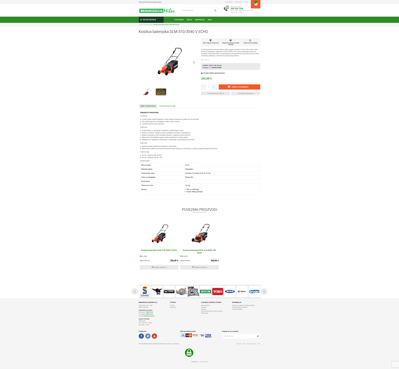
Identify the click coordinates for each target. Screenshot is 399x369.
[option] (159, 245)
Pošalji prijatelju (246, 93)
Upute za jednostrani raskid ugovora (212, 311)
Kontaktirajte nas (167, 106)
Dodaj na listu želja (216, 93)
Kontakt (239, 343)
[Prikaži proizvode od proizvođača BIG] (144, 291)
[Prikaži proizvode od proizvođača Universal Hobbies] (157, 291)
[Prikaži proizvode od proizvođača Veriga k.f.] (229, 291)
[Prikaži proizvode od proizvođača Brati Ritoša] (193, 291)
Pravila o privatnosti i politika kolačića (243, 305)
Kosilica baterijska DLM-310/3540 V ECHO (159, 250)
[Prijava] (258, 336)
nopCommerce (203, 361)
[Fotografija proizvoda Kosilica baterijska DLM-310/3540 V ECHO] (168, 61)
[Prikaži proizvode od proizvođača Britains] (181, 291)
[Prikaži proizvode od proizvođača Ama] (217, 291)
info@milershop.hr (149, 316)
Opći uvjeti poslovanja (249, 343)
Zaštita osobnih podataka (240, 307)
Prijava (246, 2)
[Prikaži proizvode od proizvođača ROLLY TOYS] (254, 291)
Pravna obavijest (237, 309)
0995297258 (149, 312)
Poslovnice (173, 307)
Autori (258, 343)
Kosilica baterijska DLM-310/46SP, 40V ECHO (199, 251)
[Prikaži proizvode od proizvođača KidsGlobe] (169, 291)
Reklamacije (204, 313)
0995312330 (149, 314)
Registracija (238, 2)
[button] (194, 62)
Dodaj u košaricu (160, 267)
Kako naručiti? (205, 305)
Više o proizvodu (148, 106)
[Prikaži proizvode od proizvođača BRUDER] (242, 291)
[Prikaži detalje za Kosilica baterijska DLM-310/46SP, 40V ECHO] (199, 233)
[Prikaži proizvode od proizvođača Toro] (205, 291)
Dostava (203, 309)
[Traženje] (215, 10)
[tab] (148, 106)
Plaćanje (203, 307)
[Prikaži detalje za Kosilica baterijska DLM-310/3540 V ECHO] (159, 233)
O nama (172, 305)
